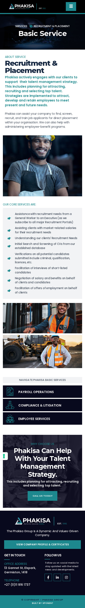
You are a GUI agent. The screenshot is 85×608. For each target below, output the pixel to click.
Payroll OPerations (36, 392)
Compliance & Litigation (39, 405)
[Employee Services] (10, 418)
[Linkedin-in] (57, 577)
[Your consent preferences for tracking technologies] (4, 456)
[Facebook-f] (48, 577)
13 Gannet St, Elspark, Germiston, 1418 (20, 570)
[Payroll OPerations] (10, 391)
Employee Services (34, 419)
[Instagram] (66, 577)
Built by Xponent (42, 603)
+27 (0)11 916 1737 (17, 585)
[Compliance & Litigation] (10, 405)
